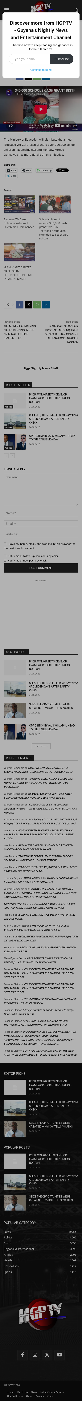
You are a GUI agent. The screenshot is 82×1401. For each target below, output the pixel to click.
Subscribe (62, 59)
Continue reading (41, 69)
